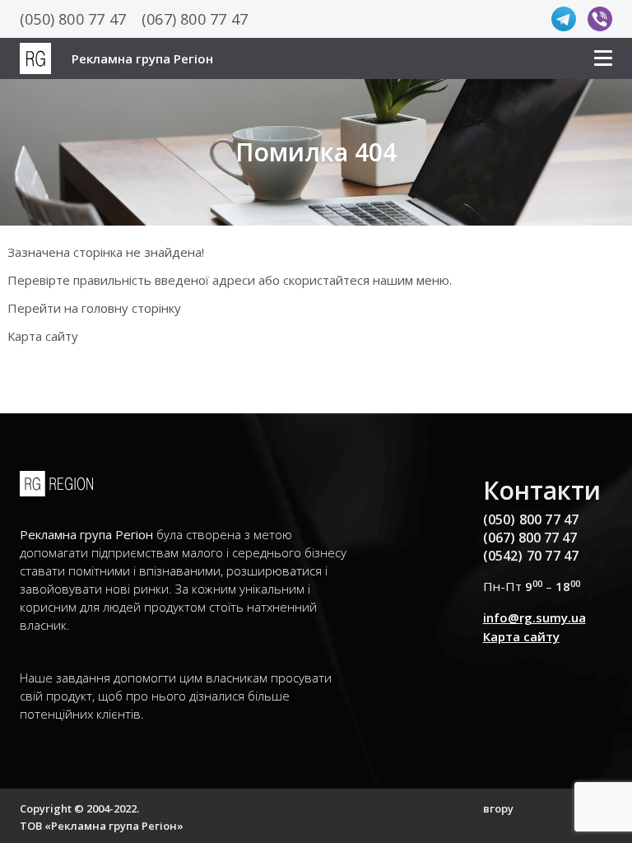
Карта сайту (42, 336)
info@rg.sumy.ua (534, 617)
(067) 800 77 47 (195, 19)
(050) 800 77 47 (73, 19)
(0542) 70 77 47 (531, 556)
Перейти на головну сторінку (94, 308)
